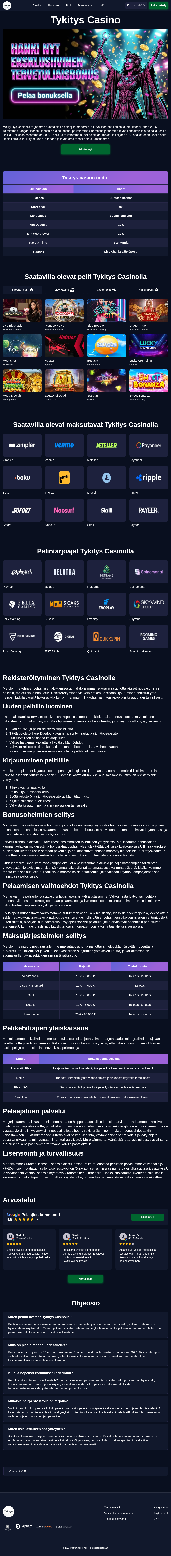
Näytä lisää (85, 1278)
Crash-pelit (104, 289)
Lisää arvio (147, 1216)
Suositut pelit (20, 289)
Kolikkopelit (145, 289)
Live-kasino (61, 289)
